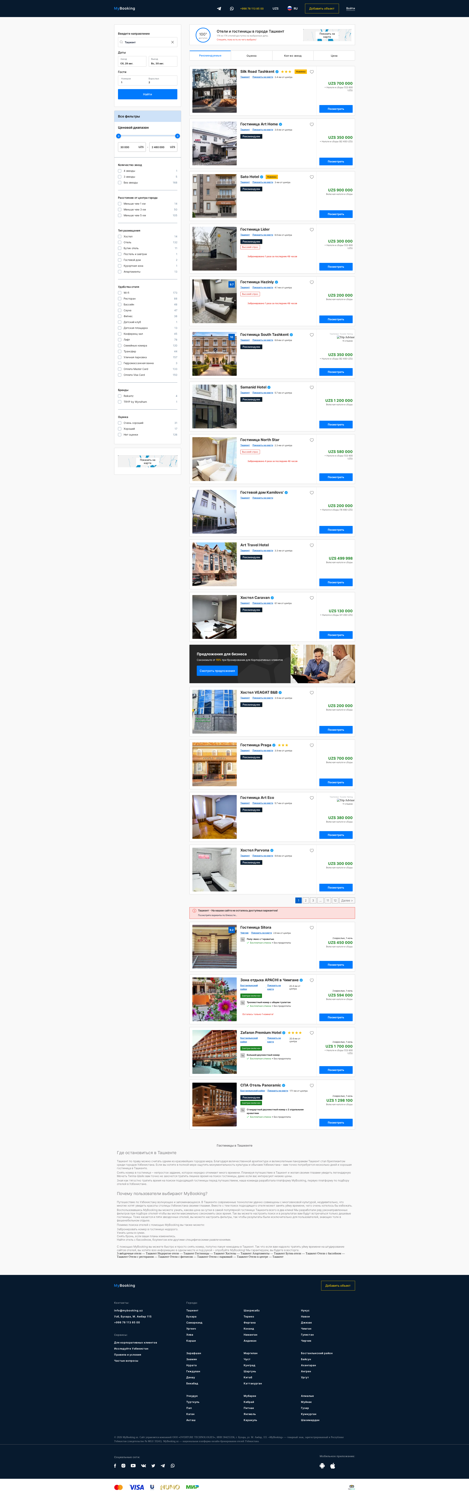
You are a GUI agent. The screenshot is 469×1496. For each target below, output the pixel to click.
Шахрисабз (252, 1310)
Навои (305, 1316)
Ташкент (192, 1310)
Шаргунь (250, 1371)
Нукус (305, 1310)
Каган (190, 1414)
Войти (350, 8)
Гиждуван (193, 1371)
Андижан (250, 1340)
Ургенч (191, 1328)
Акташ (191, 1420)
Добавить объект (322, 8)
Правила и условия (127, 1354)
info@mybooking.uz (128, 1310)
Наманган (250, 1334)
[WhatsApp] (232, 8)
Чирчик (306, 1340)
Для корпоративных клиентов (135, 1342)
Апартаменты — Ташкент (269, 1253)
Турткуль (193, 1401)
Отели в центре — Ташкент (266, 1256)
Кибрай (249, 1401)
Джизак (306, 1322)
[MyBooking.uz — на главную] (124, 8)
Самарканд (194, 1322)
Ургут (305, 1377)
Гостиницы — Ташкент (210, 1253)
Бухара (191, 1316)
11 (327, 900)
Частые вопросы (126, 1360)
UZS (275, 8)
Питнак (249, 1407)
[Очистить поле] (172, 42)
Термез (249, 1316)
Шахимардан (310, 1420)
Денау (190, 1377)
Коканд (249, 1328)
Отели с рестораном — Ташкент (149, 1256)
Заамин (191, 1359)
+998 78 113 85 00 (252, 8)
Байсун (306, 1359)
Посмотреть (336, 108)
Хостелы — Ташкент (238, 1253)
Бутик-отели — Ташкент (301, 1253)
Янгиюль (250, 1414)
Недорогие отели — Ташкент (176, 1253)
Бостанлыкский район (317, 1353)
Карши (191, 1340)
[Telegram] (219, 8)
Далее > (347, 900)
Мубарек (250, 1395)
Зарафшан (193, 1353)
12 (335, 900)
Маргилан (251, 1353)
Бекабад (192, 1383)
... (320, 900)
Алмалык (307, 1395)
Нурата (191, 1365)
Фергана (250, 1322)
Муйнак (306, 1401)
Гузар (305, 1407)
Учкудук (192, 1395)
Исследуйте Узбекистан (131, 1348)
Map (147, 461)
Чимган (306, 1328)
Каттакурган (253, 1383)
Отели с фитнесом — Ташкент (189, 1256)
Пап (189, 1407)
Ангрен (306, 1371)
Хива (189, 1334)
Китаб (248, 1377)
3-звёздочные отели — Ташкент (137, 1253)
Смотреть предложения (217, 671)
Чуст (247, 1359)
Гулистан (307, 1334)
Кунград (249, 1365)
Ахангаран (308, 1365)
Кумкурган (308, 1414)
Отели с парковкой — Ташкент (229, 1256)
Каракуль (250, 1420)
